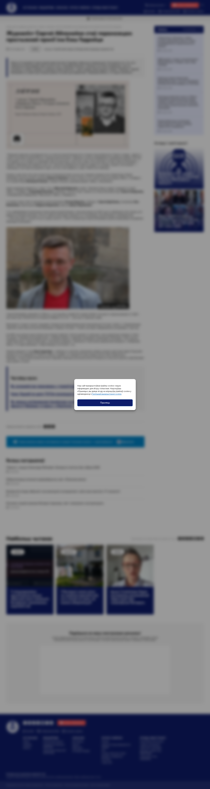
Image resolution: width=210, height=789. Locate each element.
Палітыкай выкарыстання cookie (106, 394)
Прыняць (105, 402)
